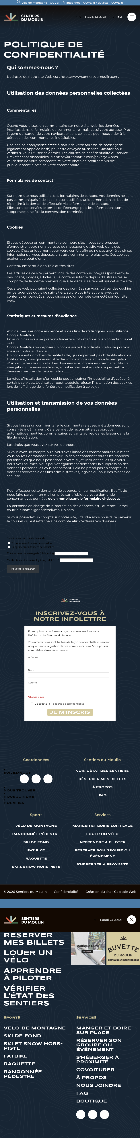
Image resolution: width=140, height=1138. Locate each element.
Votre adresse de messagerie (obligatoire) (31, 553)
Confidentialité (66, 892)
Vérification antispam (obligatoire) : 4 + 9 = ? (33, 560)
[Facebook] (36, 778)
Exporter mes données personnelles (31, 543)
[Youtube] (24, 778)
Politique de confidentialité (67, 703)
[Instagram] (47, 778)
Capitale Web (125, 892)
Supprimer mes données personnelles (32, 547)
